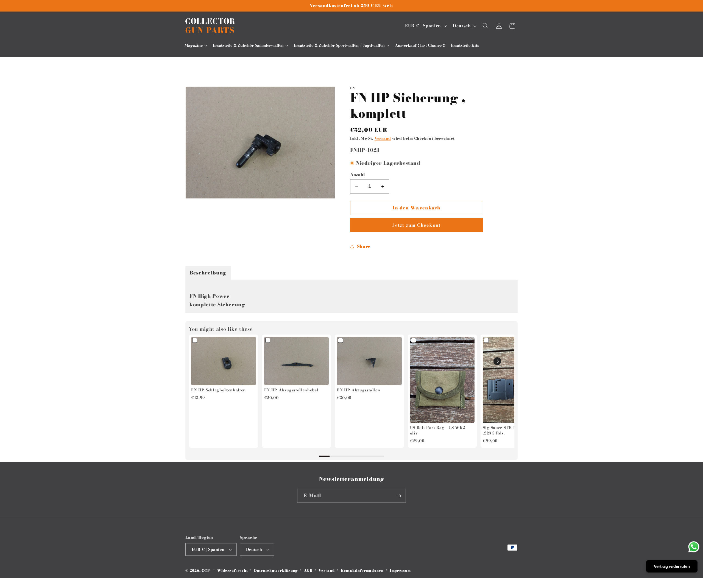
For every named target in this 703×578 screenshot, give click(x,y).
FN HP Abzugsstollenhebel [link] (291, 390)
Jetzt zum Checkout (416, 225)
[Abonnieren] (399, 496)
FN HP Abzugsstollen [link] (358, 390)
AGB (308, 570)
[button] (485, 25)
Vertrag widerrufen (672, 566)
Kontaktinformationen (362, 570)
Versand (383, 138)
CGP (206, 570)
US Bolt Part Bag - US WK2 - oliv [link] (439, 430)
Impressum (400, 570)
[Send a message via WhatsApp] (693, 546)
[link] (223, 361)
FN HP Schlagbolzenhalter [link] (218, 390)
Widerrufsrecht (232, 570)
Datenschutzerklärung (276, 570)
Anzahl (357, 175)
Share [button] (363, 246)
